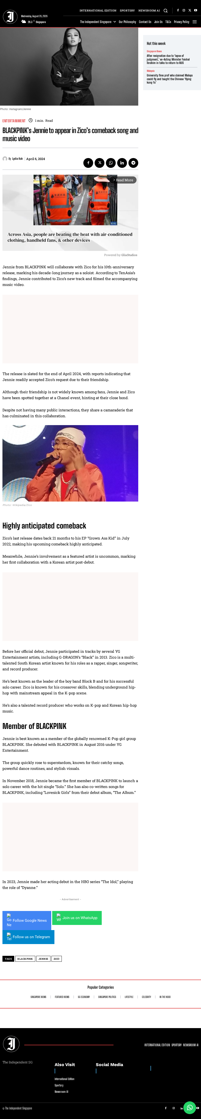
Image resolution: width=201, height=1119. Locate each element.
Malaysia (150, 71)
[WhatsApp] (111, 163)
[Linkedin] (122, 163)
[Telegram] (133, 163)
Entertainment (14, 121)
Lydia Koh (17, 158)
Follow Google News (30, 920)
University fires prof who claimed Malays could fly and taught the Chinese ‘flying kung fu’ (170, 79)
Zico (57, 958)
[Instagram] (184, 10)
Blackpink (25, 958)
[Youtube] (196, 10)
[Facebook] (178, 10)
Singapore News (154, 51)
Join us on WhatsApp (80, 918)
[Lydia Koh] (5, 158)
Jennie (43, 958)
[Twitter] (190, 10)
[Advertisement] (70, 329)
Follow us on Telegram (31, 937)
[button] (165, 10)
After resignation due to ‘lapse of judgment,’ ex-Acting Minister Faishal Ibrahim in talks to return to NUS (168, 59)
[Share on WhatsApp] (189, 1107)
